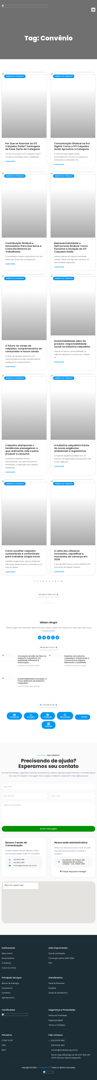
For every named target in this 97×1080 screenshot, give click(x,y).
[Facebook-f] (40, 637)
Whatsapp (65, 717)
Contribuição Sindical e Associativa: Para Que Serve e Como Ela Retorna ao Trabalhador (23, 247)
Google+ (31, 717)
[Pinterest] (57, 637)
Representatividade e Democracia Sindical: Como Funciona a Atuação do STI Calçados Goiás (71, 247)
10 (62, 581)
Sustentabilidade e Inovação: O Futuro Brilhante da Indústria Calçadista (32, 681)
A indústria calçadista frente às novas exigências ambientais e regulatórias (71, 448)
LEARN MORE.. (10, 161)
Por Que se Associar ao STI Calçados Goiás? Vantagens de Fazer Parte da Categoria (22, 146)
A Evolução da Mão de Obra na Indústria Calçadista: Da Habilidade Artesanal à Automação (32, 659)
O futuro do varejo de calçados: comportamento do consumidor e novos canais (23, 348)
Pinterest (48, 717)
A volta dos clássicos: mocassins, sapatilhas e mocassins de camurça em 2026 (70, 555)
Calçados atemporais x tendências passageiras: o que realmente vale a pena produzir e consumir (22, 449)
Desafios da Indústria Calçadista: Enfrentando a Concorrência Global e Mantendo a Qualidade (76, 659)
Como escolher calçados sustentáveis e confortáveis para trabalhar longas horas (22, 553)
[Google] (48, 637)
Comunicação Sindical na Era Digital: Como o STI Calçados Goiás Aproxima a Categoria (72, 146)
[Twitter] (44, 637)
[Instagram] (53, 637)
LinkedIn (48, 726)
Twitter (83, 717)
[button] (93, 10)
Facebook (14, 717)
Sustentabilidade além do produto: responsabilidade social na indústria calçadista (72, 343)
